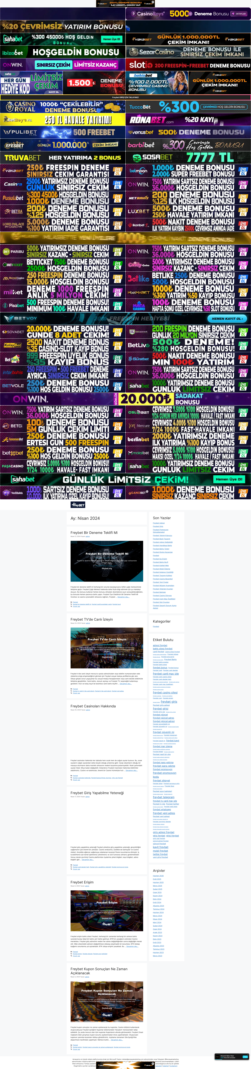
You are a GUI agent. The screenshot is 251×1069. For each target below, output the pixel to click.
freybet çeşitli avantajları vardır (102, 604)
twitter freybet (160, 854)
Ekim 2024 (157, 899)
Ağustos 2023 (158, 946)
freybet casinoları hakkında (81, 778)
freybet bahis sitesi (160, 665)
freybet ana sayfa (167, 657)
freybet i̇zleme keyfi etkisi (170, 737)
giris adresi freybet (163, 832)
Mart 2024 (157, 922)
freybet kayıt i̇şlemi (158, 743)
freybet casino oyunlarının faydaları (162, 687)
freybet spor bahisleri (100, 954)
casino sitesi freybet (172, 652)
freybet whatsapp (162, 809)
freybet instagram (170, 735)
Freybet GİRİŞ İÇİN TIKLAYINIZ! (125, 97)
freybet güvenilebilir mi (161, 724)
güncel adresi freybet (161, 841)
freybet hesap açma (158, 735)
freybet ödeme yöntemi (158, 824)
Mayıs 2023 (157, 956)
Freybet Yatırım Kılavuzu (162, 536)
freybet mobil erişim (169, 752)
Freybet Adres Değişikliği (163, 542)
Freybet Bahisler (159, 592)
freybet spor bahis (157, 788)
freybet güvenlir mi (163, 732)
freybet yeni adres (118, 691)
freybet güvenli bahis (173, 726)
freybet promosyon (162, 769)
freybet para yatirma (163, 762)
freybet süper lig (168, 794)
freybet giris (169, 701)
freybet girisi (160, 708)
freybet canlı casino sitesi (162, 677)
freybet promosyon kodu (120, 867)
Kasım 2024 (157, 896)
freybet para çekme (164, 765)
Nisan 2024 (157, 919)
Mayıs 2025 (157, 886)
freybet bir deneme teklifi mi (82, 604)
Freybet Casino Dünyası (162, 596)
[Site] (62, 170)
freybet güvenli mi (157, 729)
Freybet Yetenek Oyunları (163, 589)
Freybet (75, 602)
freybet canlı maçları (174, 682)
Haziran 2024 (158, 912)
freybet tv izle (159, 804)
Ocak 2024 (157, 929)
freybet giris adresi (161, 705)
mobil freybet (160, 850)
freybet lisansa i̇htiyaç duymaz (101, 778)
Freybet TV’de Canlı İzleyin (92, 619)
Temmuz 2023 (158, 949)
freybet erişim (77, 954)
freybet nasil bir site (162, 754)
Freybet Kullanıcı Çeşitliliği (163, 572)
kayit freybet (160, 847)
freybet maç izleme (162, 746)
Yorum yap (76, 606)
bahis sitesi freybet (162, 648)
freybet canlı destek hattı (81, 867)
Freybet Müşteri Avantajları (163, 586)
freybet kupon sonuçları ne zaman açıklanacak (98, 1047)
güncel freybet (159, 844)
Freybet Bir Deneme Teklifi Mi (94, 533)
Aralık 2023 (157, 932)
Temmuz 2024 (158, 909)
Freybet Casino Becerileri (163, 579)
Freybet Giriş (158, 526)
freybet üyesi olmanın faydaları (160, 826)
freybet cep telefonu (167, 696)
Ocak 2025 (157, 892)
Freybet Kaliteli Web (161, 566)
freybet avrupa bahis (158, 659)
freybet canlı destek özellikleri (160, 682)
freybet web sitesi (170, 807)
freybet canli (157, 670)
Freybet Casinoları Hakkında (93, 706)
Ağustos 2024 (158, 906)
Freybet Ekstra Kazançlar (163, 552)
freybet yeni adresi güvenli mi (160, 819)
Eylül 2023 (157, 942)
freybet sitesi (158, 784)
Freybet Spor (169, 786)
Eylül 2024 (157, 902)
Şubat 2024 (157, 926)
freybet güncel (160, 714)
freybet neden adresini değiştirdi (161, 757)
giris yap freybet (117, 778)
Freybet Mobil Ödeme (161, 569)
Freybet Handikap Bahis (162, 546)
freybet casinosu (157, 696)
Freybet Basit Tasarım (161, 539)
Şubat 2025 (157, 889)
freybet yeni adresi (161, 816)
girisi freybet (172, 835)
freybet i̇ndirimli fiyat (158, 737)
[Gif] (125, 238)
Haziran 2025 (158, 882)
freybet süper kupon (158, 794)
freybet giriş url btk (171, 712)
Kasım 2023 (157, 936)
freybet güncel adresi (164, 721)
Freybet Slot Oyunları (161, 602)
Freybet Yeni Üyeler (160, 582)
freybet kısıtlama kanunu (170, 743)
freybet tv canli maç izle (165, 801)
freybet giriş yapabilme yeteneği (100, 867)
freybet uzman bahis (158, 806)
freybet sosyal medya (158, 786)
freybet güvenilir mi (160, 726)
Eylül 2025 (157, 879)
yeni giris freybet (160, 857)
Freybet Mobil (158, 752)
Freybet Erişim (82, 882)
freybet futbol (156, 702)
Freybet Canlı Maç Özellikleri (164, 599)
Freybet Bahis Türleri (161, 549)
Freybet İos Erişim (160, 559)
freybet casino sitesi (165, 692)
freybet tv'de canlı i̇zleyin (103, 691)
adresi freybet (160, 645)
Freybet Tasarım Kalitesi (162, 576)
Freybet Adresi (159, 523)
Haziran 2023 (158, 952)
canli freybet (158, 651)
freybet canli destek (170, 670)
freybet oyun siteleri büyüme (160, 759)
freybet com (157, 698)
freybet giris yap (159, 712)
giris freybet (159, 835)
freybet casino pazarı (158, 689)
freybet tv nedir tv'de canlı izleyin (83, 691)
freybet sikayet (87, 954)
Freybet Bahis (170, 659)
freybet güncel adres (163, 718)
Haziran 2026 (158, 876)
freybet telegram (163, 797)
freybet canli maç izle (166, 673)
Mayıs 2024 (157, 916)
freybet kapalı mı (159, 741)
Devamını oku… (124, 597)
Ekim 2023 (157, 939)
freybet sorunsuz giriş (171, 784)
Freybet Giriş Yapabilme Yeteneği (97, 793)
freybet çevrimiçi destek (162, 822)
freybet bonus (160, 667)
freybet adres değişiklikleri (159, 654)
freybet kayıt (116, 604)
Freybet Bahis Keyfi (160, 562)
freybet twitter (172, 804)
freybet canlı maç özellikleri (163, 684)
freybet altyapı (156, 657)
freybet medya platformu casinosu (161, 749)
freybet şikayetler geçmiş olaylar (161, 829)
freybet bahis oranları (161, 662)
